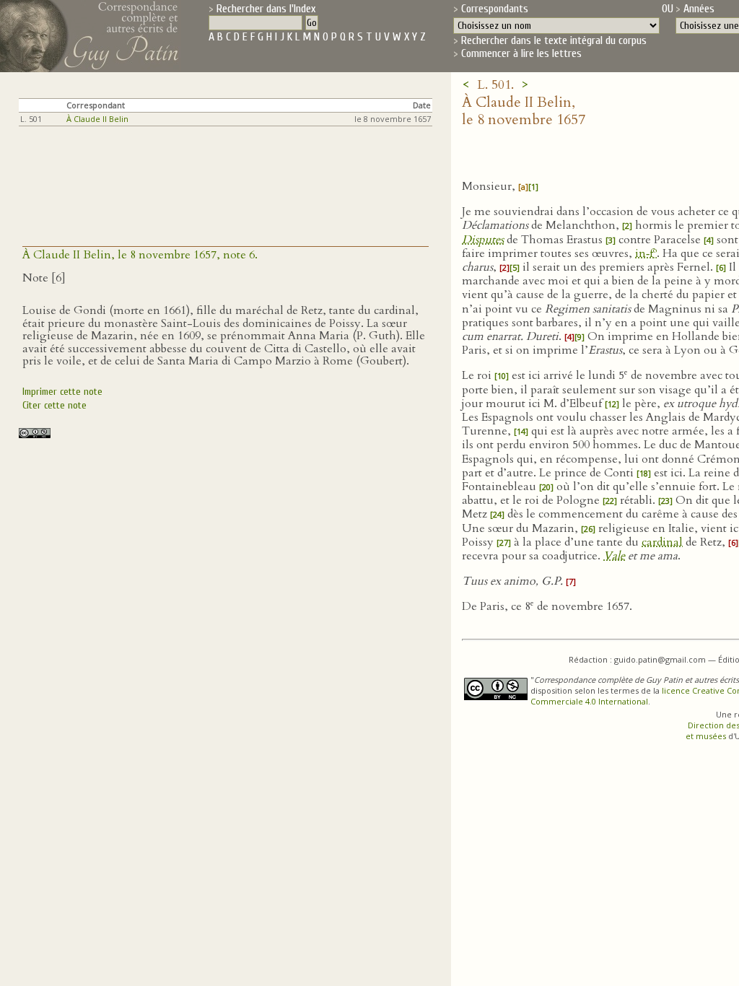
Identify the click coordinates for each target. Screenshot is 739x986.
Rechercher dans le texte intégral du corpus (554, 40)
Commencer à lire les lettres (521, 53)
